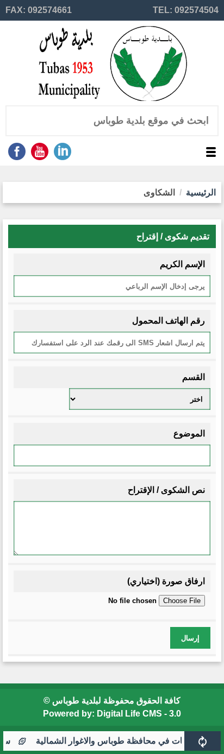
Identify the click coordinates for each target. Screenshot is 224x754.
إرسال (190, 638)
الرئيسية (201, 192)
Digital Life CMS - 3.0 (139, 713)
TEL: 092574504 (186, 10)
